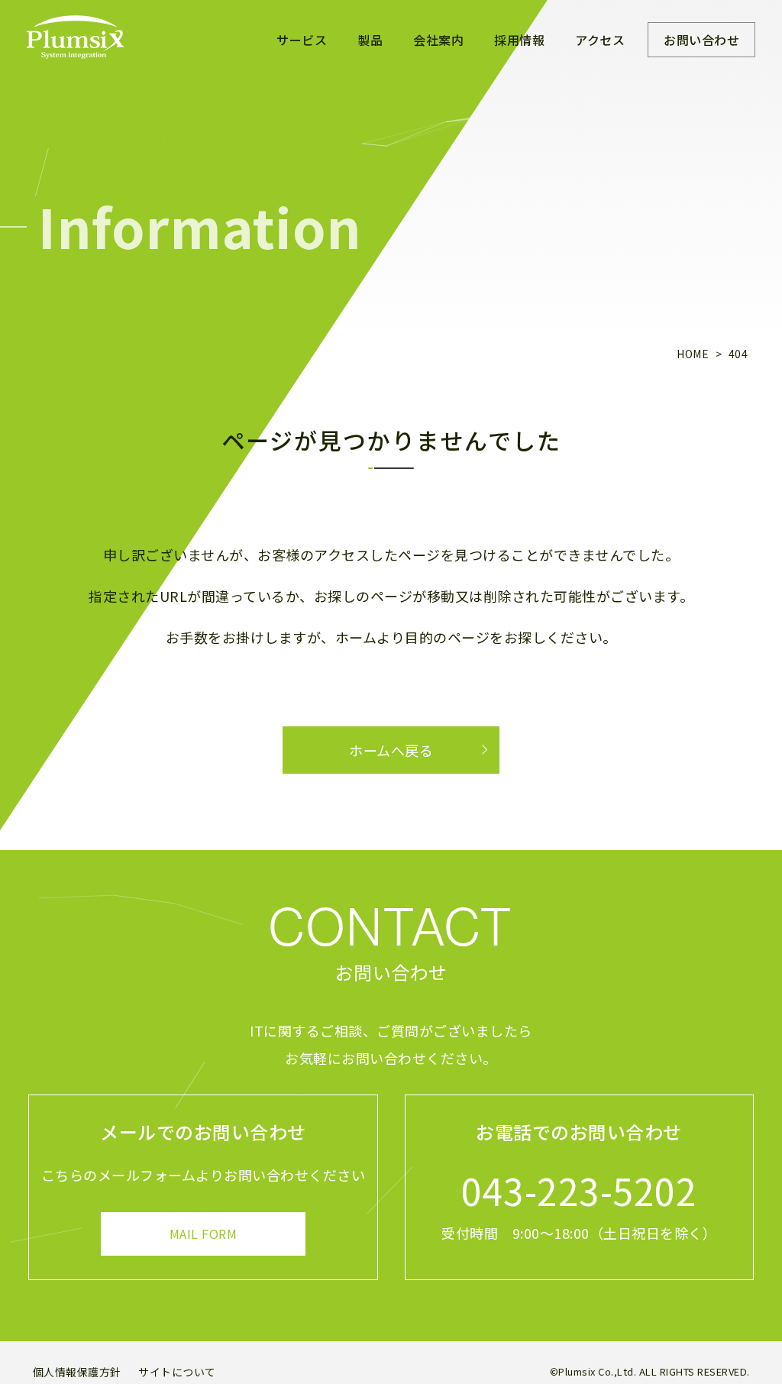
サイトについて (177, 1371)
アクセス (600, 40)
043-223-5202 (578, 1190)
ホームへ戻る (391, 750)
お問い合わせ (701, 40)
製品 (370, 40)
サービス (301, 40)
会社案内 (438, 40)
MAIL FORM (204, 1233)
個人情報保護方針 (77, 1371)
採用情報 (519, 40)
